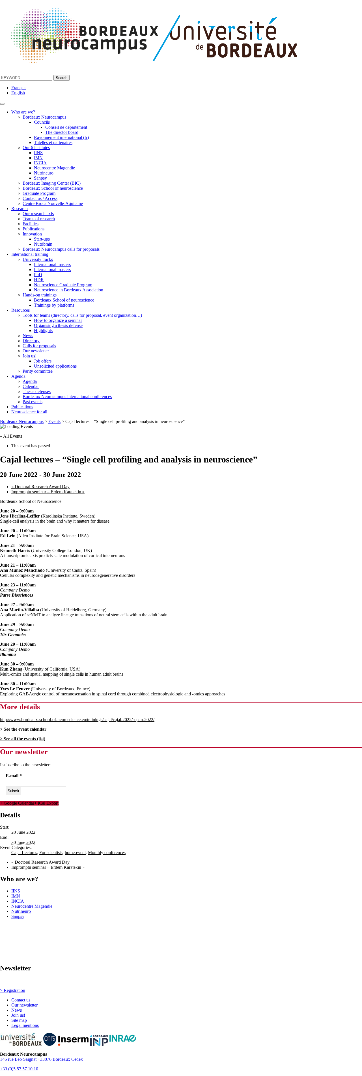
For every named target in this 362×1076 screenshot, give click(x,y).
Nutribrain (43, 244)
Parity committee (38, 371)
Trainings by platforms (54, 305)
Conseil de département (66, 127)
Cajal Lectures (24, 852)
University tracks (38, 259)
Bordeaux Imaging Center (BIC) (52, 183)
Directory (31, 340)
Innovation (32, 234)
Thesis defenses (37, 391)
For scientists (51, 852)
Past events (32, 401)
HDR (39, 279)
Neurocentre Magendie (54, 167)
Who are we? (23, 112)
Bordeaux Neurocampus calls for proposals (61, 249)
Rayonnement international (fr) (61, 137)
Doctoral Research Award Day (40, 486)
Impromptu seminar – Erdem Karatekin (48, 491)
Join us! (29, 355)
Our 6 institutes (36, 147)
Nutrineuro (43, 173)
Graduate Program (39, 193)
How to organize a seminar (58, 320)
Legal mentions (25, 1025)
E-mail (14, 775)
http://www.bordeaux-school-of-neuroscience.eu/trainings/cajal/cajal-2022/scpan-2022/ (77, 719)
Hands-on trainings (40, 295)
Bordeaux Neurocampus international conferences (67, 396)
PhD (38, 274)
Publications (33, 228)
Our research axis (38, 213)
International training (29, 254)
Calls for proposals (39, 345)
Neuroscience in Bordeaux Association (68, 289)
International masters (52, 264)
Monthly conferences (107, 852)
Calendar (31, 386)
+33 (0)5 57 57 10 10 (19, 1068)
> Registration (12, 990)
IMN (38, 157)
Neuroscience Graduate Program (63, 284)
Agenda (18, 376)
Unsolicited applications (55, 366)
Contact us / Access (40, 198)
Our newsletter (36, 350)
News (28, 335)
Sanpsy (40, 178)
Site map (19, 1020)
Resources (20, 310)
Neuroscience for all (29, 411)
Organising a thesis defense (58, 325)
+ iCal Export (46, 803)
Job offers (42, 361)
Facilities (30, 223)
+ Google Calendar (17, 803)
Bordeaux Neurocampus (44, 117)
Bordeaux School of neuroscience (53, 188)
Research (19, 208)
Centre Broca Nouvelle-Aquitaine (53, 203)
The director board (61, 132)
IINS (38, 152)
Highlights (43, 330)
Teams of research (39, 218)
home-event (75, 852)
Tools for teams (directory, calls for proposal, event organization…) (82, 315)
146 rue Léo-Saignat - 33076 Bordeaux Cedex (41, 1059)
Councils (42, 122)
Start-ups (42, 239)
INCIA (40, 162)
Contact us (20, 1000)
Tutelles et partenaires (53, 142)
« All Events (11, 436)
